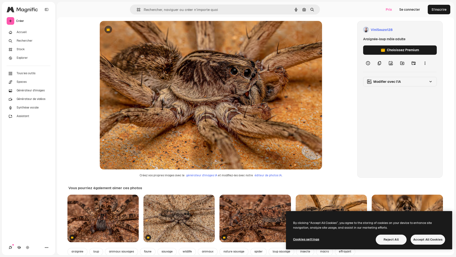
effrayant (345, 251)
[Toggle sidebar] (46, 9)
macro (324, 251)
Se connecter (409, 9)
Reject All (391, 239)
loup (96, 251)
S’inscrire (439, 9)
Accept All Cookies (427, 239)
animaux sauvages (121, 251)
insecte (305, 251)
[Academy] (19, 247)
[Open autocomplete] (136, 9)
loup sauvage (281, 251)
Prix (389, 9)
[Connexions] (10, 247)
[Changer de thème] (27, 247)
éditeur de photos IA (268, 175)
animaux (208, 251)
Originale (131, 30)
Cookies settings (306, 239)
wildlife (187, 251)
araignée (77, 251)
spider (258, 251)
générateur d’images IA (201, 175)
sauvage (167, 251)
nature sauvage (233, 251)
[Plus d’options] (425, 63)
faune (148, 251)
